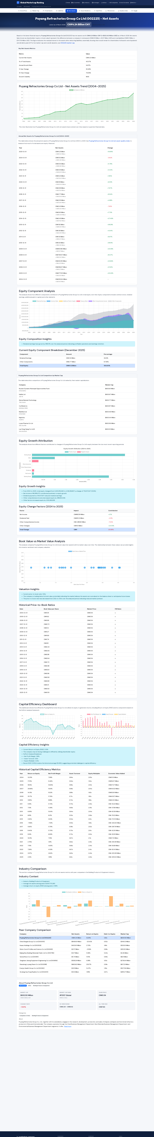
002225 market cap (68, 43)
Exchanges (96, 2)
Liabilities (60, 11)
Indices (104, 2)
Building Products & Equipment (40, 1015)
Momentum (111, 11)
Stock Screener (124, 2)
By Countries (76, 2)
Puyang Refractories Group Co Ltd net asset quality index (109, 141)
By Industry (86, 2)
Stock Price (23, 11)
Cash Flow (99, 11)
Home (68, 2)
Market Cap (35, 11)
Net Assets (27, 6)
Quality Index (124, 11)
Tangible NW (137, 11)
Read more (67, 1026)
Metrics (133, 2)
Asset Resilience (85, 11)
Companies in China (25, 1015)
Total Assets (48, 11)
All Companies (114, 2)
